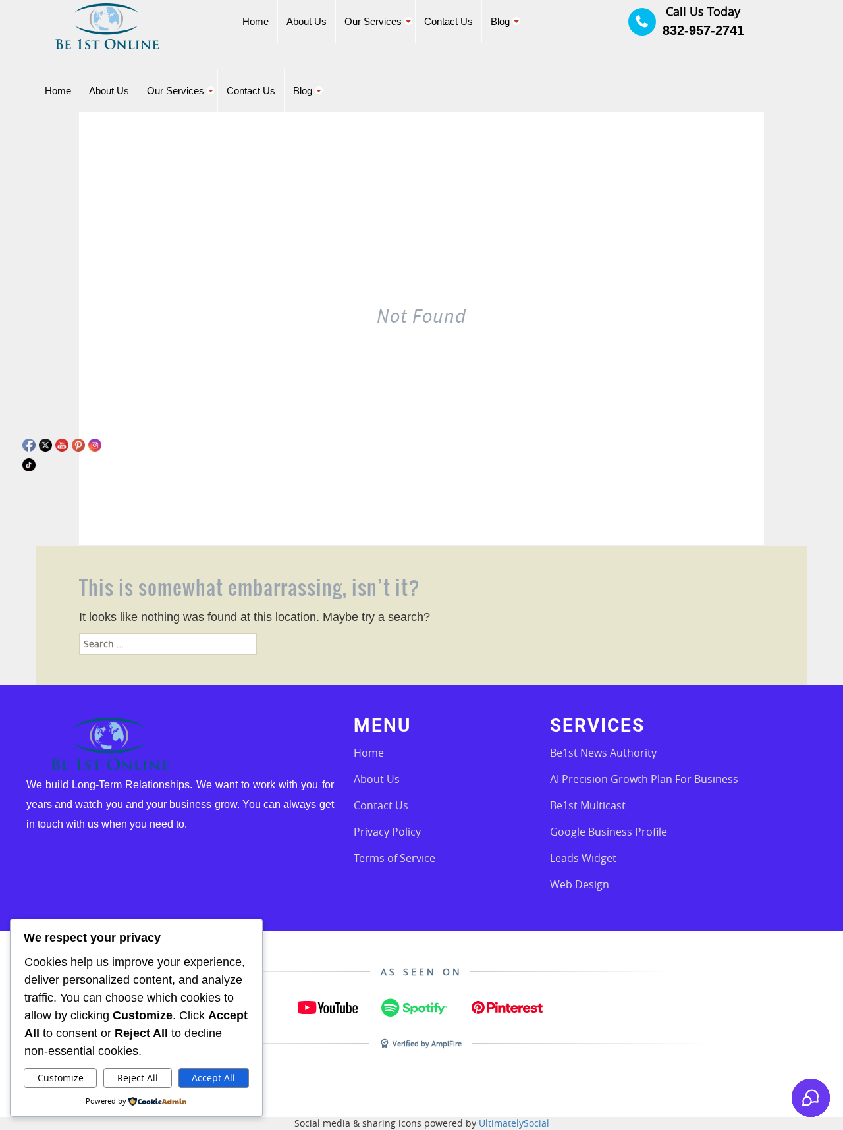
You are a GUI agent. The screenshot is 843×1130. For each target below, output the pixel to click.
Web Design (579, 884)
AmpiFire (446, 1043)
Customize (61, 1077)
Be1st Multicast (588, 805)
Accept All (213, 1077)
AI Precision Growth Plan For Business (644, 779)
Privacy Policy (387, 831)
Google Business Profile (608, 831)
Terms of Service (394, 858)
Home (369, 752)
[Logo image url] (107, 25)
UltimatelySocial (514, 1123)
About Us (377, 779)
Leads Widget (583, 858)
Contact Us (381, 805)
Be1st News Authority (603, 752)
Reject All (137, 1077)
